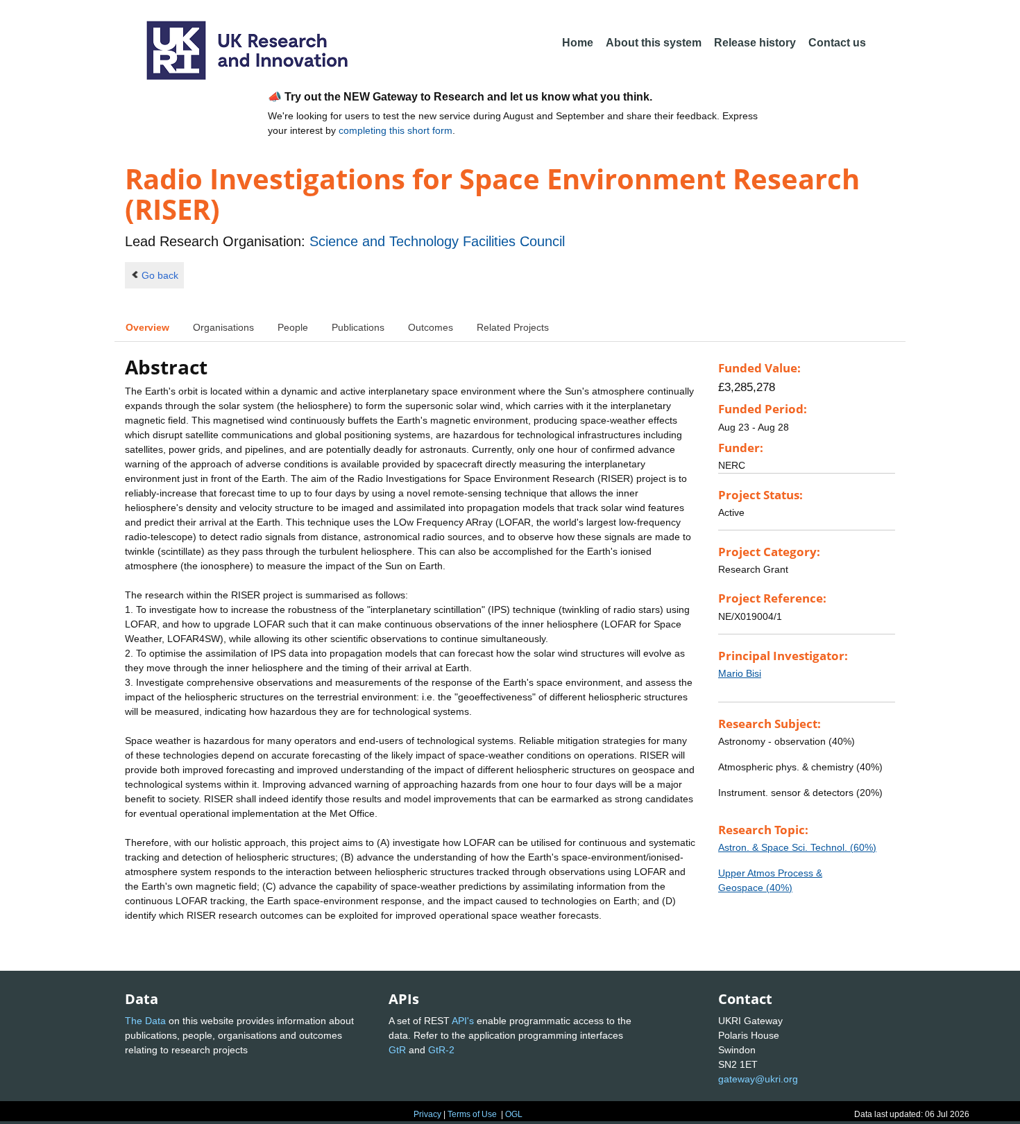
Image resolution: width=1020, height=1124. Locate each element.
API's (463, 1020)
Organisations (223, 327)
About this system (654, 43)
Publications (358, 327)
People (293, 327)
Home (577, 43)
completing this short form (395, 130)
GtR (397, 1049)
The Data (145, 1020)
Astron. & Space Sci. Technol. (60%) (797, 847)
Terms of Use (472, 1114)
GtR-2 (441, 1049)
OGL (513, 1114)
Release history (755, 43)
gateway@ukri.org (758, 1078)
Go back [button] (160, 275)
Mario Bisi (739, 673)
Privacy (427, 1114)
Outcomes (430, 327)
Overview (147, 327)
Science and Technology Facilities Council (437, 241)
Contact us (837, 43)
